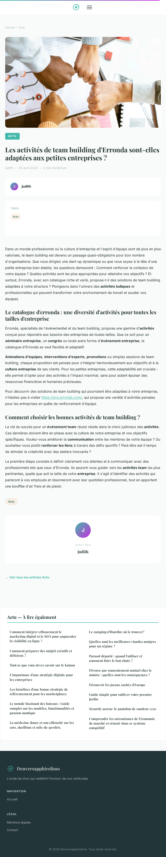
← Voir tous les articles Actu (27, 577)
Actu (22, 27)
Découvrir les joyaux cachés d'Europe (117, 685)
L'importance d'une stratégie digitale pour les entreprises (41, 677)
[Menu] (89, 7)
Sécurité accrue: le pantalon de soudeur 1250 (122, 709)
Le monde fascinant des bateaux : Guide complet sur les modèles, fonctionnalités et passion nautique (42, 708)
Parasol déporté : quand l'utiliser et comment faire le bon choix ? (115, 658)
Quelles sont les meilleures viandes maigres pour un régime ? (122, 643)
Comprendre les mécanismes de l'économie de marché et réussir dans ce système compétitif (122, 723)
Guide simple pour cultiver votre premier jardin (120, 696)
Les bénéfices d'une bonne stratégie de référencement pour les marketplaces (39, 691)
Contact (12, 830)
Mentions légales (19, 822)
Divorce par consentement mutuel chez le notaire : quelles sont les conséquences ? (120, 672)
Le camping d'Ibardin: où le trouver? (116, 632)
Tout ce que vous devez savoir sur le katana (42, 665)
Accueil (10, 27)
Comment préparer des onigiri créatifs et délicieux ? (41, 653)
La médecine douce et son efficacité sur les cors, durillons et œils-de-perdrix (42, 724)
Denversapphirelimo (38, 768)
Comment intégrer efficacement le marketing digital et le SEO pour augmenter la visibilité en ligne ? (43, 636)
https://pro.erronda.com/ (62, 397)
